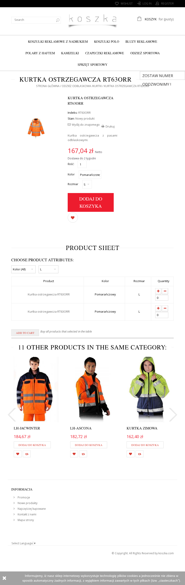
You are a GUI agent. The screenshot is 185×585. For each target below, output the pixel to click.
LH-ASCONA (81, 428)
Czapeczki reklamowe (104, 53)
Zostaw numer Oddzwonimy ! (157, 76)
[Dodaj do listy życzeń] (73, 217)
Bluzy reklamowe (141, 41)
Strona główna (48, 86)
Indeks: (73, 113)
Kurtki (97, 86)
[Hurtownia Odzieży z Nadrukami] (92, 20)
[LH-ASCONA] (92, 389)
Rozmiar (73, 184)
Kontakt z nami (26, 514)
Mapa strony (25, 520)
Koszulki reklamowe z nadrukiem (58, 41)
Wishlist (127, 3)
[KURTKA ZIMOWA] (148, 389)
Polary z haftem (40, 53)
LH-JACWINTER (27, 428)
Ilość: (71, 164)
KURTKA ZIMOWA (142, 428)
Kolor (71, 174)
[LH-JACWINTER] (36, 389)
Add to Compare (27, 454)
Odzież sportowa (145, 53)
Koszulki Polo (106, 41)
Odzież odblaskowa (76, 86)
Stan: (71, 118)
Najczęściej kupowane (31, 509)
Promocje (23, 497)
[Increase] (158, 291)
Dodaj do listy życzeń (18, 454)
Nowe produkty (27, 503)
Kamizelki (70, 53)
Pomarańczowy (105, 294)
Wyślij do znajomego (86, 125)
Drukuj (110, 126)
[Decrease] (165, 291)
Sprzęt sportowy (92, 64)
